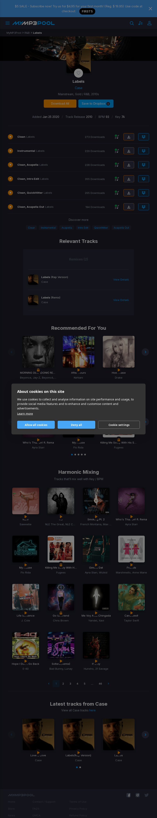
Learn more (25, 414)
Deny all (76, 425)
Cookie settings (119, 425)
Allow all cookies (36, 425)
